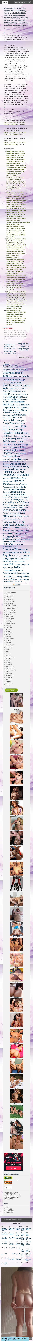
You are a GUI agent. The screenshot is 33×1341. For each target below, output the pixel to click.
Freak (11, 495)
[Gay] (16, 920)
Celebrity (24, 397)
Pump (18, 410)
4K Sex (14, 1253)
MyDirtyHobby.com (16, 376)
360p (10, 481)
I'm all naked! (9, 594)
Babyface (22, 561)
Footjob (6, 502)
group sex (8, 438)
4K (22, 330)
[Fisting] (16, 1148)
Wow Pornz (8, 679)
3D (12, 499)
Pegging (17, 505)
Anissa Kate (6, 450)
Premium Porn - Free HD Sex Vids (12, 1196)
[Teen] (16, 1057)
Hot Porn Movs (9, 622)
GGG (15, 420)
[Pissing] (16, 769)
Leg (21, 407)
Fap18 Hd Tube (9, 633)
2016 (6, 441)
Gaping (6, 525)
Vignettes (6, 497)
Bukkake (20, 530)
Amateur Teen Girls (11, 592)
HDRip (6, 393)
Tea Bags (16, 453)
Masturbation (15, 372)
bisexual (24, 445)
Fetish (6, 388)
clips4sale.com (15, 405)
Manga (12, 531)
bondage (18, 429)
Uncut (17, 494)
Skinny (24, 410)
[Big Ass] (16, 753)
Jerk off (21, 573)
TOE (11, 339)
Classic (26, 558)
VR (27, 505)
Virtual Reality (8, 552)
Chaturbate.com (15, 394)
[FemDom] (16, 1133)
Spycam (20, 579)
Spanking (17, 396)
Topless (5, 418)
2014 (19, 423)
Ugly (23, 370)
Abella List (8, 625)
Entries (9, 1208)
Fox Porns (8, 655)
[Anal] (16, 723)
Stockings (15, 463)
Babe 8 (6, 1258)
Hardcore (17, 334)
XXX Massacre (9, 597)
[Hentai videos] (16, 966)
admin (12, 28)
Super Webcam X (10, 599)
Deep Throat (10, 423)
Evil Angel (26, 516)
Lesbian (7, 444)
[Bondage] (16, 1103)
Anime (26, 579)
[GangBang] (16, 905)
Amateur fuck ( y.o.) (10, 601)
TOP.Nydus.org (9, 672)
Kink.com (17, 487)
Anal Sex (8, 429)
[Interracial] (16, 996)
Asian (14, 570)
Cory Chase (24, 534)
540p (27, 555)
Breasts (17, 382)
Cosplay (6, 407)
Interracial (8, 420)
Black (19, 332)
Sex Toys (10, 402)
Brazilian (6, 464)
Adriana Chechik (25, 539)
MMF (24, 464)
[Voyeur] (16, 981)
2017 (11, 564)
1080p (7, 376)
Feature (18, 541)
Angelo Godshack (8, 469)
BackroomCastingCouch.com (16, 519)
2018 (23, 426)
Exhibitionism (14, 447)
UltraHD (16, 513)
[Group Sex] (16, 1118)
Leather (16, 427)
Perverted (24, 497)
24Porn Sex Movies (28, 1250)
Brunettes (7, 547)
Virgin (12, 497)
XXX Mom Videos (5, 1263)
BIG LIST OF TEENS (11, 612)
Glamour (6, 481)
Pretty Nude (9, 662)
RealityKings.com (16, 547)
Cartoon (22, 567)
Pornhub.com (13, 365)
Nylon (11, 516)
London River (7, 500)
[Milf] (16, 1027)
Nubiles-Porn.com (8, 567)
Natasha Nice (12, 336)
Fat (14, 516)
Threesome (21, 549)
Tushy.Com (6, 399)
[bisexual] (16, 1087)
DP (20, 502)
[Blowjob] (16, 829)
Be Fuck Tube (23, 1255)
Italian (13, 410)
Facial (6, 530)
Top (31, 1338)
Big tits (15, 332)
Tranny (11, 513)
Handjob (21, 509)
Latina (6, 475)
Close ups (7, 579)
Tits (9, 339)
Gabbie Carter (16, 556)
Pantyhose (7, 522)
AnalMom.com (7, 332)
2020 (20, 330)
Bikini (18, 533)
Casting (25, 466)
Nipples (16, 438)
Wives (17, 561)
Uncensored (18, 544)
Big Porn (8, 684)
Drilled (19, 418)
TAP (23, 541)
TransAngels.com (15, 539)
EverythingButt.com (8, 415)
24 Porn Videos (9, 675)
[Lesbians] (16, 1011)
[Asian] (16, 784)
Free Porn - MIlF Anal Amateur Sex (12, 1194)
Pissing (25, 433)
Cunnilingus (18, 577)
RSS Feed (17, 584)
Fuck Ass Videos (11, 1258)
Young (14, 572)
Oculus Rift (7, 570)
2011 (22, 394)
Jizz (16, 380)
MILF (26, 334)
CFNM (14, 472)
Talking (23, 447)
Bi (21, 464)
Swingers (20, 421)
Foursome (7, 370)
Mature (22, 334)
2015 (6, 404)
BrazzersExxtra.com (9, 461)
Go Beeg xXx (9, 620)
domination (20, 415)
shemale (16, 444)
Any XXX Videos (10, 638)
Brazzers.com (14, 389)
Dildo (12, 491)
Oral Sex (12, 417)
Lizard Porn (8, 659)
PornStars (6, 507)
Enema (18, 467)
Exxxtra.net (7, 1200)
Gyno (21, 500)
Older (18, 336)
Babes (14, 579)
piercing (17, 391)
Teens (6, 484)
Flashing (26, 436)
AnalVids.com (17, 370)
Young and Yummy (10, 623)
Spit (11, 383)
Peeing (5, 513)
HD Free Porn (9, 647)
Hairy (5, 558)
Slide (5, 541)
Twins (23, 391)
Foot (22, 555)
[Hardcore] (16, 951)
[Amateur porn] (16, 700)
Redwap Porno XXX (11, 670)
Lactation (16, 581)
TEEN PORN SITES (10, 614)
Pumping (18, 564)
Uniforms (12, 466)
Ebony (26, 407)
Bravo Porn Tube (10, 657)
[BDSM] (16, 799)
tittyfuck (25, 564)
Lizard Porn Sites (8, 1198)
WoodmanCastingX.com (19, 507)
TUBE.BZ (8, 635)
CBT (21, 581)
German (6, 573)
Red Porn (8, 653)
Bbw (12, 332)
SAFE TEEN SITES (10, 610)
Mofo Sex (23, 1259)
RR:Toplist (8, 660)
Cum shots (18, 436)
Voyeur (20, 472)
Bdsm (13, 477)
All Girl (20, 570)
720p (22, 379)
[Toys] (16, 860)
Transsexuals (8, 487)
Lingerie (14, 502)
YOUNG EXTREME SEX (12, 607)
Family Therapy (24, 527)
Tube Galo (8, 651)
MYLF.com (6, 336)
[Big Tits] (16, 814)
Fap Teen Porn (9, 616)
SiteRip (17, 459)
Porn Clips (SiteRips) (11, 330)
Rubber (16, 489)
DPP (23, 424)
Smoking (23, 484)
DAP (5, 518)
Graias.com (6, 383)
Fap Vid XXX (4, 1248)
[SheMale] (16, 1042)
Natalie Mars (24, 388)
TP (28, 510)
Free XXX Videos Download (11, 1192)
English (14, 450)
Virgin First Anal (10, 596)
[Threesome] (16, 1072)
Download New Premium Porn (11, 1197)
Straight (6, 339)
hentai (22, 450)
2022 (5, 489)
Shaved (25, 336)
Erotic (16, 469)
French (10, 391)
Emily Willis (22, 469)
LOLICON (8, 681)
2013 (26, 530)
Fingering (8, 453)
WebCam (19, 536)
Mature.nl (6, 447)
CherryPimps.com (8, 459)
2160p (6, 516)
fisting (27, 385)
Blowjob (23, 332)
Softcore (5, 564)
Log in (7, 1207)
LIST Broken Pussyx (11, 605)
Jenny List (8, 631)
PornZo (7, 649)
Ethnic (17, 552)
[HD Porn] (16, 738)
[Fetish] (16, 890)
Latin (12, 505)
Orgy (5, 365)
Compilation (8, 456)
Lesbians (14, 399)
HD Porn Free (9, 664)
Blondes (6, 539)
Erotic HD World (10, 618)
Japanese (8, 509)
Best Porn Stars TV (10, 668)
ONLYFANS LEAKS (10, 609)
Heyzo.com (6, 478)
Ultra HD (5, 534)
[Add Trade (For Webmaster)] (11, 692)
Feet (17, 527)
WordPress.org (9, 1212)
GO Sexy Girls (9, 603)
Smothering (24, 439)
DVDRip (24, 474)
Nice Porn (8, 642)
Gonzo (12, 533)
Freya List (8, 629)
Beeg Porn (8, 636)
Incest (10, 576)
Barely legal (10, 541)
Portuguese (20, 367)
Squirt (23, 494)
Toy (4, 410)
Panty (20, 399)
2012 (12, 525)
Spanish (16, 522)
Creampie (6, 334)
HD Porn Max (9, 677)
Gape (10, 396)
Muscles (25, 404)
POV (21, 336)
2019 (17, 567)
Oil (13, 527)
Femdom (14, 407)
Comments (10, 1210)
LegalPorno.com (15, 558)
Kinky (16, 499)
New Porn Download (9, 1193)
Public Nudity (15, 412)
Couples (19, 524)
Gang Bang (21, 478)
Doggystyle (12, 334)
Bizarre (26, 500)
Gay (8, 410)
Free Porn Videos (10, 644)
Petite (6, 436)
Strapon (12, 442)
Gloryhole (12, 484)
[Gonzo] (16, 936)
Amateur (25, 552)
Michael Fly (20, 386)
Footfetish (25, 459)
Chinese (10, 489)
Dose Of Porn (9, 627)
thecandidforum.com (8, 581)
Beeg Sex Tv (9, 673)
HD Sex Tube (9, 640)
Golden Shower (8, 427)
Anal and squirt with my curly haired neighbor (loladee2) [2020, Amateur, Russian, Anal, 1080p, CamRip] (23, 346)
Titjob (18, 484)
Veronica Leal (20, 461)
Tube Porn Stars (10, 666)
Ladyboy (22, 453)
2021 (22, 512)
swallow (7, 561)
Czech (6, 505)
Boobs (25, 502)
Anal (25, 330)
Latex (11, 436)
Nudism (17, 497)
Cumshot (8, 544)
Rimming (7, 471)
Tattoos (20, 441)
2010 (23, 505)
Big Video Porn (9, 683)
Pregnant (6, 412)
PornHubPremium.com (10, 367)
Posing (6, 466)
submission (20, 402)
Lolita (12, 561)
